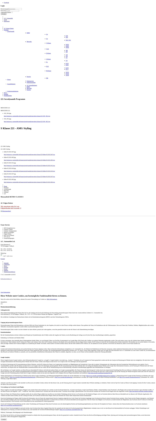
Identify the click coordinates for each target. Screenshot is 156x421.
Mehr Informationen (52, 299)
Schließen (3, 419)
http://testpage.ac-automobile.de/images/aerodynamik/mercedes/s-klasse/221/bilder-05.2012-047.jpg (29, 154)
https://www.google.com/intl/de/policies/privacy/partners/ (100, 375)
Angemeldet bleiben (6, 12)
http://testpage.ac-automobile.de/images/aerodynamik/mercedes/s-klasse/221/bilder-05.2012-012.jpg (29, 165)
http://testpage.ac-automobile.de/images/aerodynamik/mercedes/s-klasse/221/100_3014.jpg (27, 116)
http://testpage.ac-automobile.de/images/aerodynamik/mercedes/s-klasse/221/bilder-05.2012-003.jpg (29, 160)
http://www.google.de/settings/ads (63, 377)
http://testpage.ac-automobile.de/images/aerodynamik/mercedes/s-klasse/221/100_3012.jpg (27, 121)
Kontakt (3, 259)
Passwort (3, 10)
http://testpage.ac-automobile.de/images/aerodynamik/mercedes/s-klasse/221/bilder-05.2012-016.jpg (29, 171)
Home (5, 186)
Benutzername (4, 9)
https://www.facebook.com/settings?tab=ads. (71, 409)
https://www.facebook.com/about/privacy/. (11, 405)
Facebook (6, 2)
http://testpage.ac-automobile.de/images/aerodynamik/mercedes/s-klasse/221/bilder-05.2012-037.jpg (29, 176)
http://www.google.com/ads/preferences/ (130, 377)
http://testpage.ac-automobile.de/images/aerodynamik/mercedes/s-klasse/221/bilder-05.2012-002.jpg (29, 182)
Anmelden (3, 14)
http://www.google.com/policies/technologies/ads (22, 377)
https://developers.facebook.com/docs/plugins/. (141, 391)
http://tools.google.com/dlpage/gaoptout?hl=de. (100, 373)
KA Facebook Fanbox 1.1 (6, 279)
